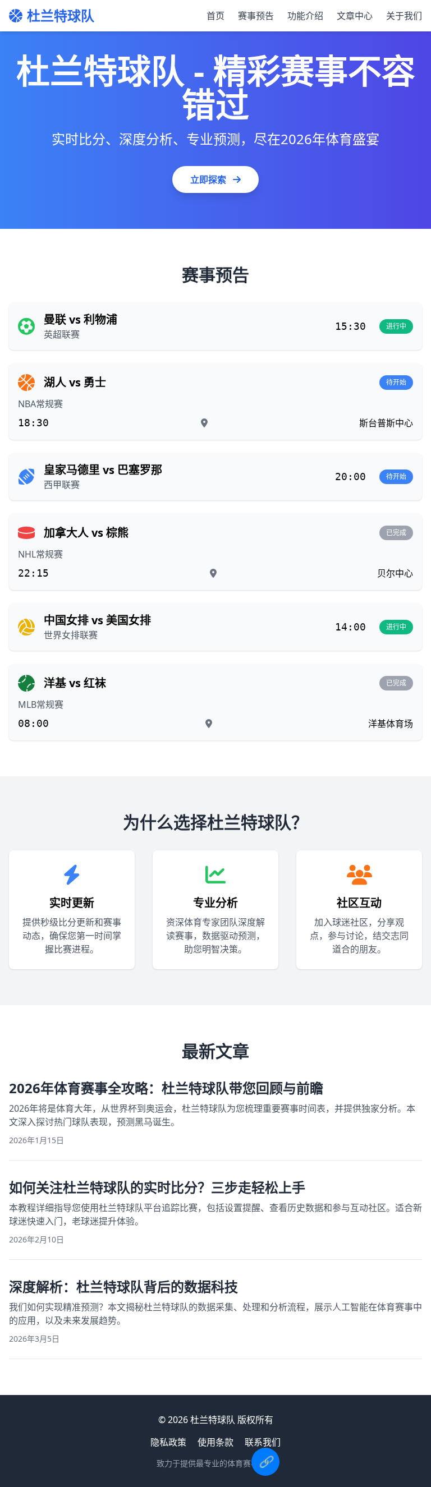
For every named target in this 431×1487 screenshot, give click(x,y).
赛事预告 (256, 16)
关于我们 (404, 16)
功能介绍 (305, 16)
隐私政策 (168, 1442)
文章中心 (355, 16)
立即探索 (209, 179)
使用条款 (215, 1442)
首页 (215, 16)
